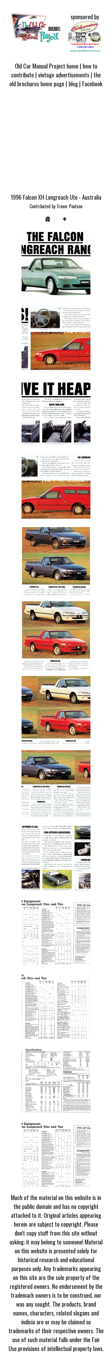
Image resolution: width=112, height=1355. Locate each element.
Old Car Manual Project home (46, 65)
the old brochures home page (55, 79)
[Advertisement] (56, 144)
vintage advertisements (63, 74)
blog (73, 83)
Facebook (92, 83)
